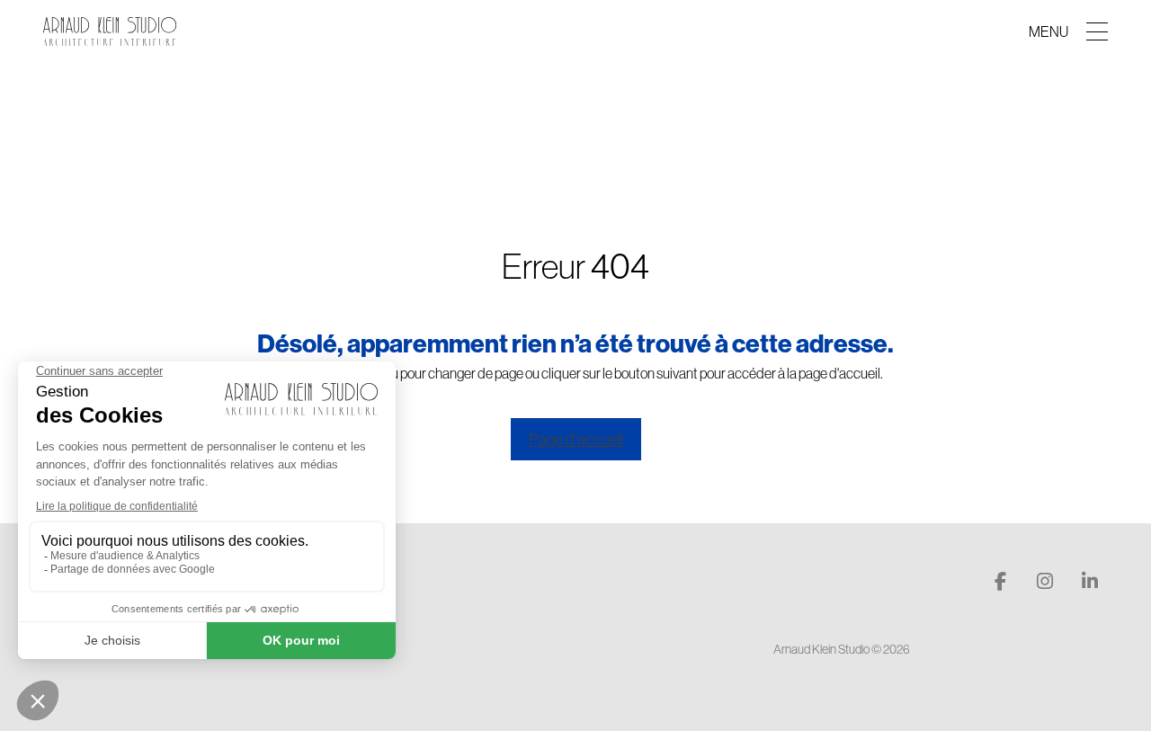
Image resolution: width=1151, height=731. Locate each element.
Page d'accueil (576, 439)
